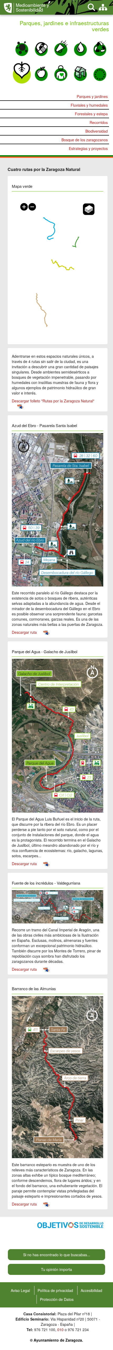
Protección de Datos (57, 1299)
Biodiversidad (96, 131)
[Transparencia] (80, 72)
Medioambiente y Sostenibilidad (32, 7)
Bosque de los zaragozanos (84, 139)
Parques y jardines (92, 96)
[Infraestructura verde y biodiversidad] (22, 72)
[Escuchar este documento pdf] (20, 406)
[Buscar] (91, 7)
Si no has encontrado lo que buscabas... (56, 1254)
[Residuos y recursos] (100, 47)
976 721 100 (44, 1329)
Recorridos (99, 122)
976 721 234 (78, 1329)
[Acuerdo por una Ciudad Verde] (100, 72)
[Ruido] (61, 47)
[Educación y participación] (61, 72)
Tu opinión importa (56, 1269)
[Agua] (80, 47)
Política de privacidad (55, 1290)
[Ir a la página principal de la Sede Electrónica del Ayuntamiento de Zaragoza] (9, 8)
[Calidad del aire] (22, 47)
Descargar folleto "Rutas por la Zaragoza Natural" (53, 400)
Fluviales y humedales (89, 105)
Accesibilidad (91, 1290)
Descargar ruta (25, 632)
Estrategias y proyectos (88, 148)
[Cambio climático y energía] (41, 47)
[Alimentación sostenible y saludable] (41, 72)
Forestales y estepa (91, 113)
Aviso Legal (20, 1290)
